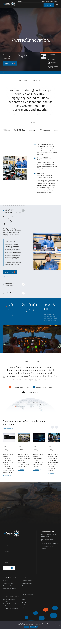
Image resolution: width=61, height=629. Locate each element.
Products (43, 548)
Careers (51, 1)
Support (24, 577)
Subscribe (7, 568)
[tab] (28, 474)
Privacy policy (33, 626)
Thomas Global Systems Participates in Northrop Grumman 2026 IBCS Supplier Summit (38, 460)
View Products (9, 63)
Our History (25, 597)
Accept (26, 626)
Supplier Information (27, 586)
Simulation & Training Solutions (21, 449)
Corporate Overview (27, 594)
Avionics (5, 580)
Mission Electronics (8, 583)
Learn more (6, 276)
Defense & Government (9, 577)
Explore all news (7, 428)
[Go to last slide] (52, 427)
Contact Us (25, 604)
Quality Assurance (27, 583)
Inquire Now (48, 5)
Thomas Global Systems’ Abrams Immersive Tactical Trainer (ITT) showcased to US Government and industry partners (24, 460)
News (43, 1)
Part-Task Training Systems (10, 608)
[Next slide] (56, 427)
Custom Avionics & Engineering (49, 543)
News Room (5, 445)
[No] (59, 625)
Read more (6, 475)
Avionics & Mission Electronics (6, 449)
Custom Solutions (8, 586)
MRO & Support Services (47, 546)
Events (47, 1)
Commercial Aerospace (47, 531)
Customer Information (28, 580)
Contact (56, 1)
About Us (24, 591)
